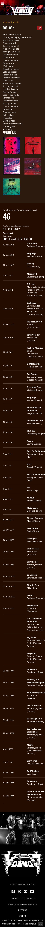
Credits (22, 916)
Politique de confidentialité (22, 904)
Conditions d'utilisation (22, 898)
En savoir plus (29, 923)
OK (40, 923)
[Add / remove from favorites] (39, 28)
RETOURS (22, 910)
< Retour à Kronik (11, 22)
